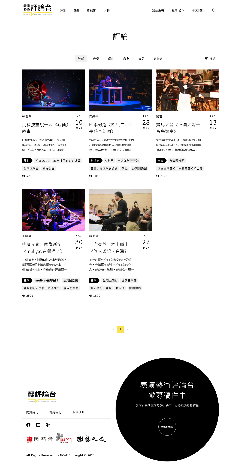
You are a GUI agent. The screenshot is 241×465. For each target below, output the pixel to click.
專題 (76, 10)
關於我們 (32, 412)
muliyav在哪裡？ (47, 280)
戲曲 (111, 58)
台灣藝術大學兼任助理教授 (41, 288)
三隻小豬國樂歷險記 (104, 168)
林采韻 (94, 236)
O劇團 (109, 160)
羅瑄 (159, 116)
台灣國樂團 (30, 168)
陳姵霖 (94, 116)
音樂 (96, 58)
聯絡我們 (55, 412)
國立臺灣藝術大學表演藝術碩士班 (180, 168)
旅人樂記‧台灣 (101, 288)
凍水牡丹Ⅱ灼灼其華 (66, 160)
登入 (182, 10)
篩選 (213, 58)
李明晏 (27, 236)
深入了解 (53, 90)
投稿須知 (79, 412)
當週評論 (135, 288)
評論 (63, 10)
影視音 (91, 10)
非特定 (158, 58)
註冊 (175, 10)
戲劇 (126, 58)
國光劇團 (49, 168)
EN (201, 10)
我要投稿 (158, 10)
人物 (107, 10)
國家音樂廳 (71, 288)
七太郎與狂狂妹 (128, 160)
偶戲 (125, 168)
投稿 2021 (42, 160)
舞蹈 (141, 58)
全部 (81, 58)
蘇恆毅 (27, 116)
